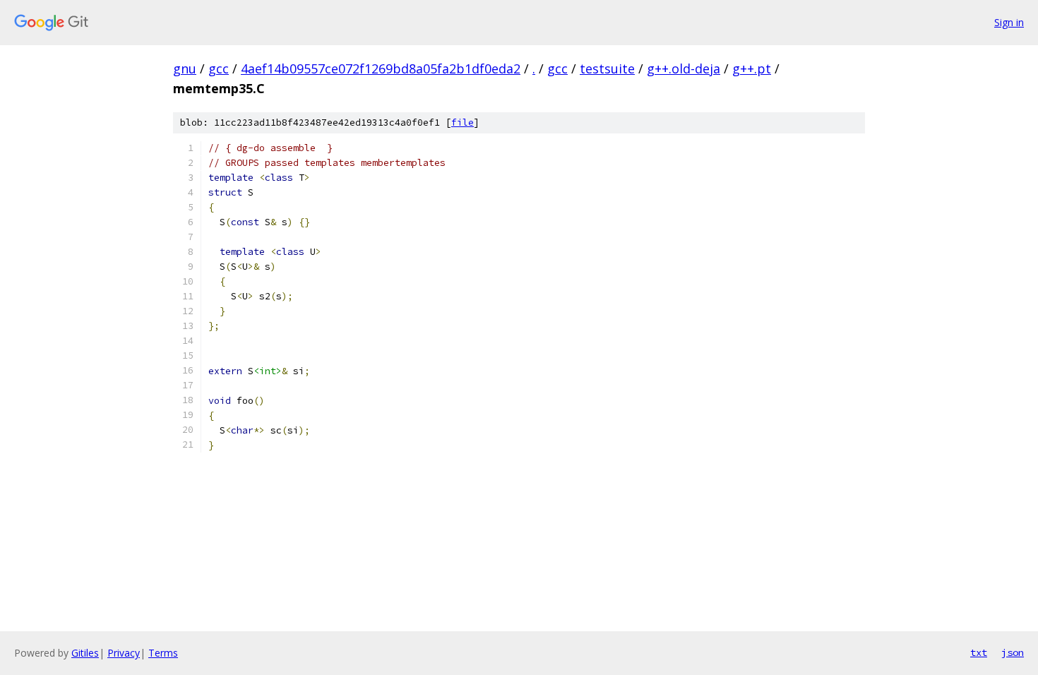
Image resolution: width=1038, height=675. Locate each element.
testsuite (607, 68)
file (462, 123)
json (1012, 652)
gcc (218, 68)
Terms (163, 652)
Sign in (1009, 22)
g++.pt (751, 68)
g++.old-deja (683, 68)
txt (978, 652)
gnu (184, 68)
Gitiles (85, 652)
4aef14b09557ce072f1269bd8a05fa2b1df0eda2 (380, 68)
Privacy (123, 652)
